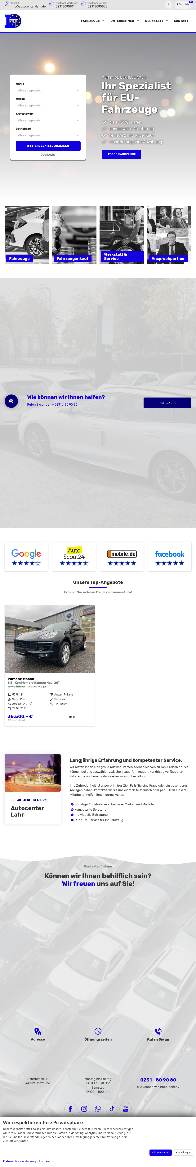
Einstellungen (183, 1152)
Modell (20, 98)
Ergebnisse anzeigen (48, 146)
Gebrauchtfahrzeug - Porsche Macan (50, 665)
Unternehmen (122, 21)
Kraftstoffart (24, 113)
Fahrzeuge (90, 21)
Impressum (47, 1161)
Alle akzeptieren (160, 1152)
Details (71, 717)
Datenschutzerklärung (19, 1161)
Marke (20, 83)
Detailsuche (48, 154)
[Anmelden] (168, 5)
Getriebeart (23, 128)
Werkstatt (154, 21)
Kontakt (181, 21)
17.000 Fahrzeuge (122, 154)
